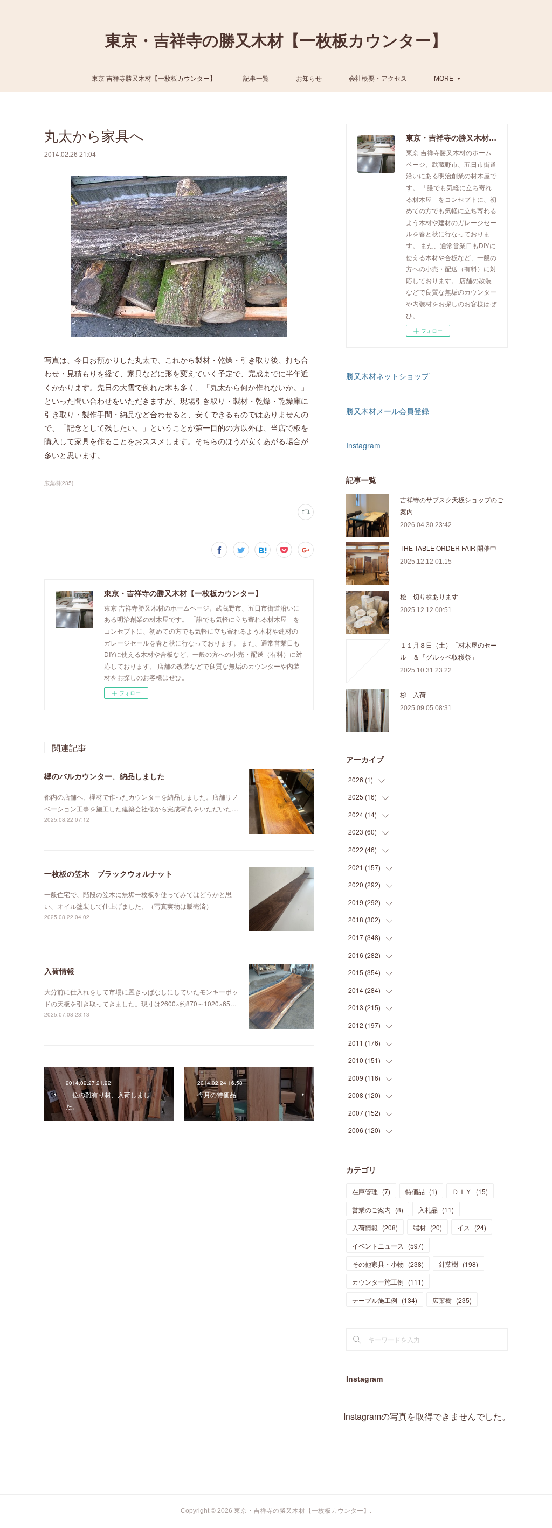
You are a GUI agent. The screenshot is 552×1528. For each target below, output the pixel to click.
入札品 (436, 1209)
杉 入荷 (413, 694)
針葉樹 (458, 1263)
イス (471, 1227)
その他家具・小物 (388, 1263)
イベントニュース (388, 1245)
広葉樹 (452, 1300)
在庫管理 (371, 1191)
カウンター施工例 (388, 1281)
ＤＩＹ (470, 1191)
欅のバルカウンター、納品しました (104, 775)
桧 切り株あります (429, 596)
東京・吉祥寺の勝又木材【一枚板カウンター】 (276, 41)
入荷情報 (59, 970)
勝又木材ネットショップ (387, 375)
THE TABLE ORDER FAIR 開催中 (448, 547)
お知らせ (309, 77)
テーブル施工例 (384, 1300)
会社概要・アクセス (378, 77)
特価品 (421, 1191)
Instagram (363, 445)
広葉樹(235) (58, 483)
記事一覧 (256, 77)
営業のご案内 (377, 1209)
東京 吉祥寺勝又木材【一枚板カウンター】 (154, 77)
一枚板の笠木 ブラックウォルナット (108, 873)
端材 (427, 1227)
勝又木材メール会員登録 (387, 410)
